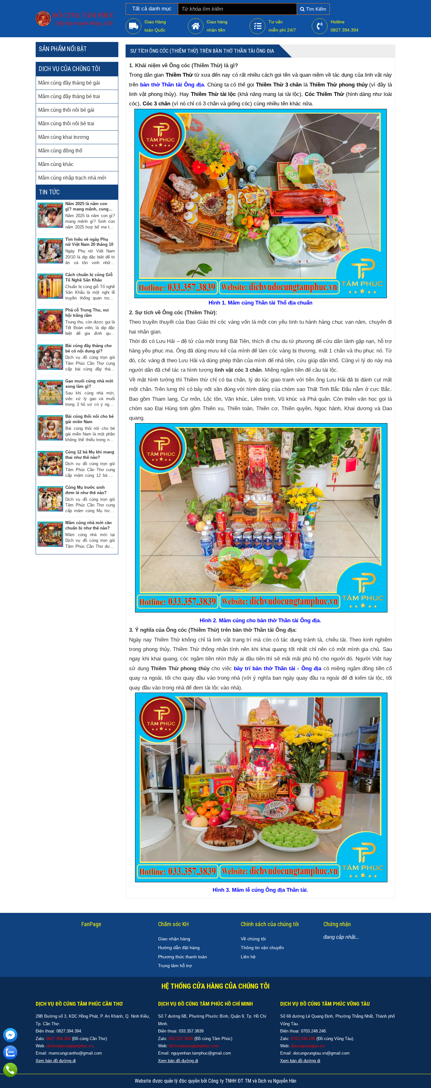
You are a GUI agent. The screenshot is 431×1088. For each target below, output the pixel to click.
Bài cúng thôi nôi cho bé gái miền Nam (89, 419)
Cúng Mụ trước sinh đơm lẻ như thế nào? (86, 490)
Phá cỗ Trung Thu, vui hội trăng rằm (87, 313)
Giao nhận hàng (174, 938)
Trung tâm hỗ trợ (175, 965)
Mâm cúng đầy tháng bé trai (69, 96)
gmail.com (221, 1053)
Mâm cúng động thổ (60, 150)
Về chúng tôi (253, 938)
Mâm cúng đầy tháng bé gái (69, 83)
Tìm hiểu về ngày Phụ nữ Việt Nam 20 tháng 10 (89, 242)
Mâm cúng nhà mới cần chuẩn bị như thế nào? (88, 525)
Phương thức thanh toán (182, 956)
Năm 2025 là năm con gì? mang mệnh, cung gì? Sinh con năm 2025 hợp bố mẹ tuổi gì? (87, 206)
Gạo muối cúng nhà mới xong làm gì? (89, 384)
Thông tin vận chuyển (262, 947)
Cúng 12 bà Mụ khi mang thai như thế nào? (89, 455)
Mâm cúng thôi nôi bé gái (66, 110)
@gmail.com (90, 1053)
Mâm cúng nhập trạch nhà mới (72, 177)
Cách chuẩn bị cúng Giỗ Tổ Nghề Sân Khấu (89, 277)
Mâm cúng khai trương (63, 137)
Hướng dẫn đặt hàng (179, 947)
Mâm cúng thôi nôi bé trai (66, 123)
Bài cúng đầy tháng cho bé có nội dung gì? (88, 348)
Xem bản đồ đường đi (178, 1060)
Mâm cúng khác (56, 164)
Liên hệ (248, 956)
